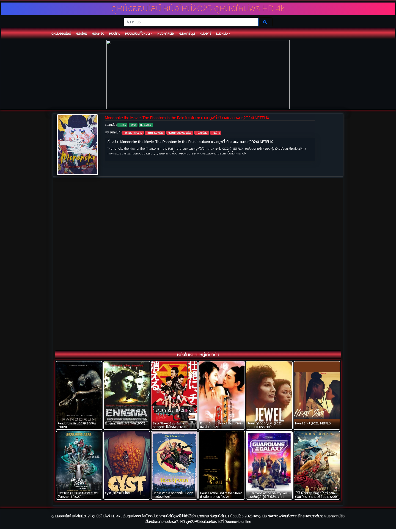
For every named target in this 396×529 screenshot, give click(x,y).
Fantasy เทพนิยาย (133, 132)
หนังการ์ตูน (201, 132)
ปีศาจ (133, 125)
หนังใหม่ (216, 132)
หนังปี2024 (145, 125)
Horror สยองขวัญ (155, 132)
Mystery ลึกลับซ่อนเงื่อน (180, 132)
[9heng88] (198, 74)
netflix (122, 125)
